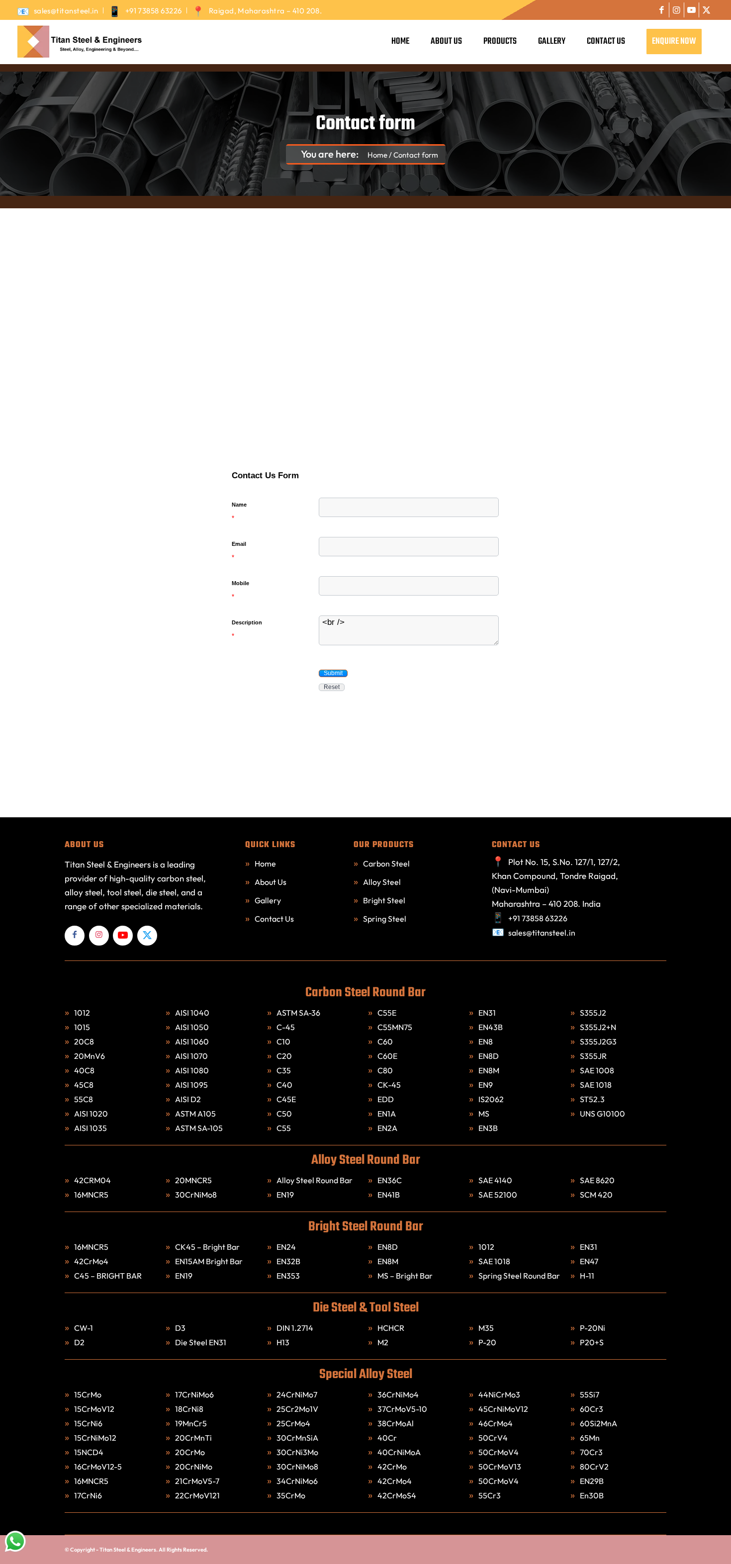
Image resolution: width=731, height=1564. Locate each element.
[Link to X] (706, 9)
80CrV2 (594, 1467)
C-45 (285, 1027)
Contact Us (274, 919)
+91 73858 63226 (153, 10)
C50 (284, 1114)
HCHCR (390, 1328)
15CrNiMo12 (96, 1438)
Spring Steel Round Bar (519, 1276)
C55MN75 (394, 1027)
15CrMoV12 (94, 1409)
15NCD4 (89, 1452)
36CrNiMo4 (398, 1394)
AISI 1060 (192, 1041)
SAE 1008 (597, 1070)
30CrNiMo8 (196, 1195)
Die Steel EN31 (200, 1342)
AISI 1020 (91, 1114)
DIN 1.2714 (294, 1328)
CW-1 (83, 1328)
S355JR (593, 1056)
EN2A (387, 1128)
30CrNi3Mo (298, 1452)
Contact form (365, 124)
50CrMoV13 (500, 1467)
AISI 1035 (90, 1128)
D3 (180, 1328)
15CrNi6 (89, 1423)
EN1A (386, 1114)
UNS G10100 (602, 1114)
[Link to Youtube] (691, 9)
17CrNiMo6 (195, 1394)
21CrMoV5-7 (197, 1481)
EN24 (286, 1247)
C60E (387, 1056)
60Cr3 (592, 1409)
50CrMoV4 (499, 1452)
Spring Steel (384, 919)
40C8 (84, 1070)
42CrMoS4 (397, 1495)
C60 (385, 1041)
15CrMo (87, 1394)
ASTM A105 (195, 1114)
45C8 (83, 1085)
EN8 (485, 1041)
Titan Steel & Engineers (127, 1549)
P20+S (592, 1342)
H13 (282, 1342)
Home (265, 864)
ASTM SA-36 (298, 1013)
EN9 (485, 1085)
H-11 (587, 1276)
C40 (284, 1085)
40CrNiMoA (399, 1452)
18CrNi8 (190, 1409)
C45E (286, 1099)
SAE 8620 (597, 1180)
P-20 (487, 1342)
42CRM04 (92, 1180)
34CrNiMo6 (297, 1481)
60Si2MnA (598, 1423)
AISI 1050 (192, 1027)
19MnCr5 (191, 1423)
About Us (270, 882)
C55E (386, 1013)
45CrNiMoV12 (504, 1409)
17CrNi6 (88, 1495)
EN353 (288, 1276)
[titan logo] (78, 42)
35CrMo (290, 1495)
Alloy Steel (382, 882)
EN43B (490, 1027)
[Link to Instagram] (676, 9)
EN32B (288, 1261)
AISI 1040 (192, 1013)
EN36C (389, 1180)
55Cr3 (490, 1495)
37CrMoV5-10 (402, 1409)
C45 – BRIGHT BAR (108, 1276)
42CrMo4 (91, 1261)
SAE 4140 (495, 1180)
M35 (486, 1328)
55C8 (83, 1099)
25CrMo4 (294, 1423)
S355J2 (593, 1013)
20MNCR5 (193, 1180)
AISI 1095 (191, 1085)
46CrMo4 (496, 1423)
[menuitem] (60, 10)
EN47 (589, 1261)
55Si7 (590, 1394)
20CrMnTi (194, 1438)
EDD (385, 1099)
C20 (284, 1056)
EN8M (488, 1070)
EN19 (285, 1195)
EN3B (488, 1128)
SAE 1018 (596, 1085)
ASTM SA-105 (199, 1128)
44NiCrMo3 (500, 1394)
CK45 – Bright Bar (207, 1247)
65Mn (590, 1438)
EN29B (592, 1481)
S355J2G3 (598, 1041)
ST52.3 (592, 1099)
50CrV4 (493, 1438)
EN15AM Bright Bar (209, 1261)
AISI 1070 (191, 1056)
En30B (592, 1495)
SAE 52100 (497, 1195)
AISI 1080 (192, 1070)
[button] (333, 673)
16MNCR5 (91, 1195)
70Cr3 (591, 1452)
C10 (283, 1041)
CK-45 (389, 1085)
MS (483, 1114)
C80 (385, 1070)
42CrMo (392, 1467)
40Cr (387, 1438)
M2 (382, 1342)
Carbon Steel (386, 864)
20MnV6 (89, 1056)
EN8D (488, 1056)
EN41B (388, 1195)
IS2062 (491, 1099)
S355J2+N (598, 1027)
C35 (283, 1070)
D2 (79, 1342)
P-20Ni (592, 1328)
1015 (82, 1027)
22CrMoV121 (197, 1495)
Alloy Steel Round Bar (314, 1180)
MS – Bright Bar (405, 1276)
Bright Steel (384, 900)
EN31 (487, 1013)
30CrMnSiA (298, 1438)
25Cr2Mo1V (298, 1409)
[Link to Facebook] (661, 9)
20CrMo (190, 1452)
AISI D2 (188, 1099)
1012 (82, 1013)
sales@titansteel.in (66, 10)
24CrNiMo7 (297, 1394)
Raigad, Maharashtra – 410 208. (265, 10)
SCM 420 (596, 1195)
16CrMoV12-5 (98, 1467)
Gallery (268, 900)
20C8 (84, 1041)
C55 (283, 1128)
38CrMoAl (395, 1423)
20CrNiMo (194, 1467)
